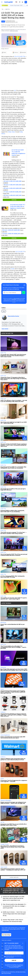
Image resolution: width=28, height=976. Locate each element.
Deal (4, 311)
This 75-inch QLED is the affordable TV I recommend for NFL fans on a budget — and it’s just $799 (14, 906)
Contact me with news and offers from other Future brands (13, 956)
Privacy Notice (13, 299)
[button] (26, 2)
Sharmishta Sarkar (11, 21)
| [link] (17, 206)
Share (5, 52)
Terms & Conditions (17, 966)
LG (15, 90)
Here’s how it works (14, 30)
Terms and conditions (6, 940)
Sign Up (14, 960)
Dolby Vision (11, 132)
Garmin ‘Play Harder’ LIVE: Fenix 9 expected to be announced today (13, 920)
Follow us (16, 52)
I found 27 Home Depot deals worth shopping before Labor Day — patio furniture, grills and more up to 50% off (14, 890)
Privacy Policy (20, 965)
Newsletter (24, 52)
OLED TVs (7, 9)
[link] (7, 154)
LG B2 (12, 268)
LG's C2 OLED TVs (19, 56)
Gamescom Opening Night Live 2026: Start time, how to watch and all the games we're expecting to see (13, 898)
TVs (2, 9)
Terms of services (16, 298)
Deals (3, 21)
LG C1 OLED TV (19, 251)
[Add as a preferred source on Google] (6, 934)
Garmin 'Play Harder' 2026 (16, 5)
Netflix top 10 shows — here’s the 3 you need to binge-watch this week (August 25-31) (14, 913)
